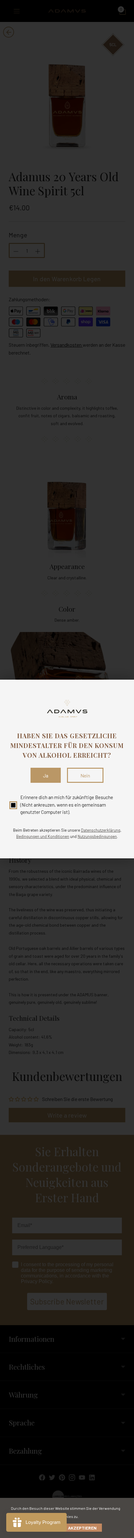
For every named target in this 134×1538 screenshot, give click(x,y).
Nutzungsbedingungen (97, 836)
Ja (45, 775)
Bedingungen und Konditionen (42, 836)
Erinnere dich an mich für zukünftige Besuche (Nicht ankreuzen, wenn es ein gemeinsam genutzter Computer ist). (66, 804)
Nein (85, 775)
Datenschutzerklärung (100, 830)
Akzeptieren (82, 1527)
